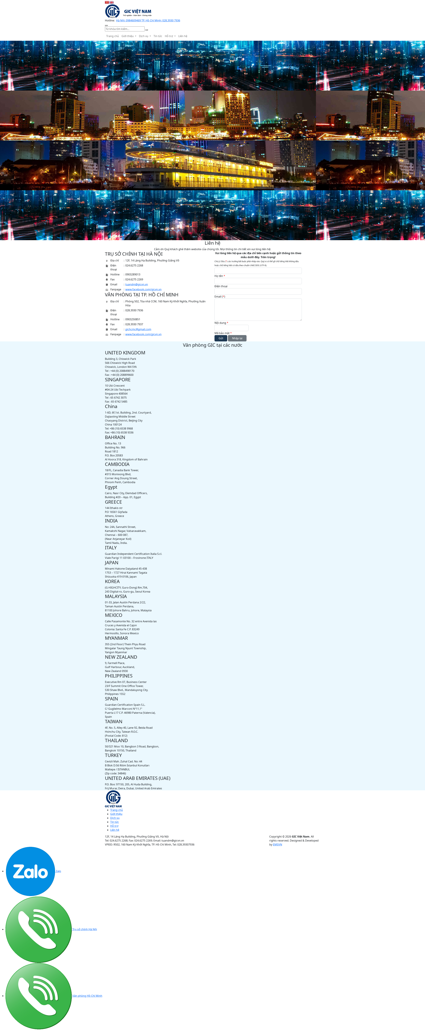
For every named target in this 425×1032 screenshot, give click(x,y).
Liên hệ (182, 36)
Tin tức (158, 36)
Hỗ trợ (169, 36)
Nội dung (221, 323)
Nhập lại (237, 338)
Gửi (221, 338)
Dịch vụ (144, 36)
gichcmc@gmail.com (138, 329)
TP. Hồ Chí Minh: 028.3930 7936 (160, 20)
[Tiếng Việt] (107, 2)
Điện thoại (220, 286)
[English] (112, 2)
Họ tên (219, 276)
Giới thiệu (128, 36)
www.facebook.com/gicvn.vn (143, 289)
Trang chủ (112, 36)
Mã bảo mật (223, 333)
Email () (219, 296)
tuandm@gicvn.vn (136, 284)
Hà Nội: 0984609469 (128, 20)
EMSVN (277, 844)
